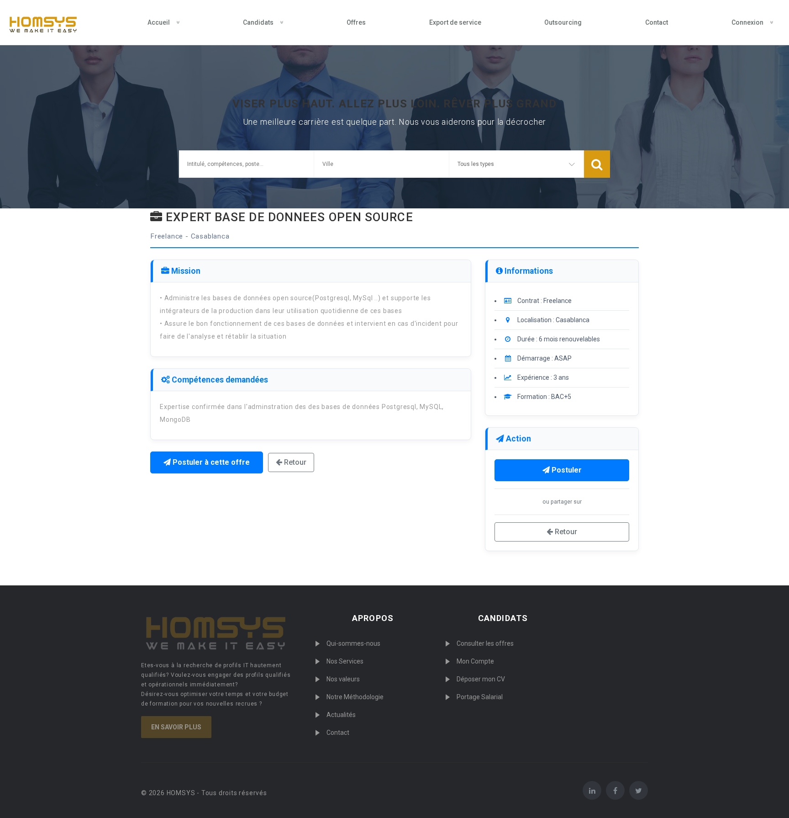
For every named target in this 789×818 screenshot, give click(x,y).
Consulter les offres (485, 643)
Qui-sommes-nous (353, 643)
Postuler (566, 470)
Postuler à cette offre (210, 462)
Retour (294, 462)
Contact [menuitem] (656, 22)
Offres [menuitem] (356, 22)
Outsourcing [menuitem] (563, 22)
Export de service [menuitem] (455, 22)
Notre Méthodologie (355, 697)
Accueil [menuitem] (158, 22)
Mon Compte (475, 661)
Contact (337, 732)
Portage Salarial (480, 697)
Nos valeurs (343, 679)
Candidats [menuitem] (258, 22)
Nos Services (344, 661)
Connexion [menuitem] (747, 22)
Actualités (341, 714)
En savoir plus (176, 727)
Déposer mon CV (481, 679)
